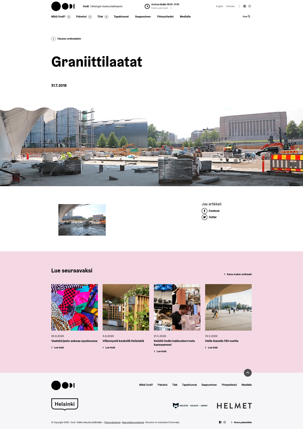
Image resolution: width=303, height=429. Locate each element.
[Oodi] (62, 385)
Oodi (63, 6)
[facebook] (245, 6)
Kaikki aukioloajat (159, 8)
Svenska (230, 6)
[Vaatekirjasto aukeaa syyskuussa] (74, 307)
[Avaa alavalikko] (68, 17)
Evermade (174, 422)
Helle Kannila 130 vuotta (221, 341)
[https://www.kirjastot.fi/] (190, 405)
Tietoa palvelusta (112, 422)
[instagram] (249, 6)
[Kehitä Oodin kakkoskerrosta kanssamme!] (177, 307)
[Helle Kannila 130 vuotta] (228, 307)
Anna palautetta (243, 422)
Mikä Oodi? (58, 16)
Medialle (185, 16)
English (219, 6)
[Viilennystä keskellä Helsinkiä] (126, 307)
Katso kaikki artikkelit (239, 274)
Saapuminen (143, 16)
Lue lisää (59, 347)
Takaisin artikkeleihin (69, 38)
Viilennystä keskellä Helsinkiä (123, 341)
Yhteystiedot (165, 16)
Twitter (212, 217)
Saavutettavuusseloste (133, 422)
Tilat (100, 16)
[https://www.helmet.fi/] (234, 405)
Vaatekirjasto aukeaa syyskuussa (74, 341)
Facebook (214, 210)
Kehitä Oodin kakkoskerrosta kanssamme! (174, 343)
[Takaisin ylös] (248, 373)
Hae (245, 16)
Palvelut (81, 16)
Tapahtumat (121, 16)
